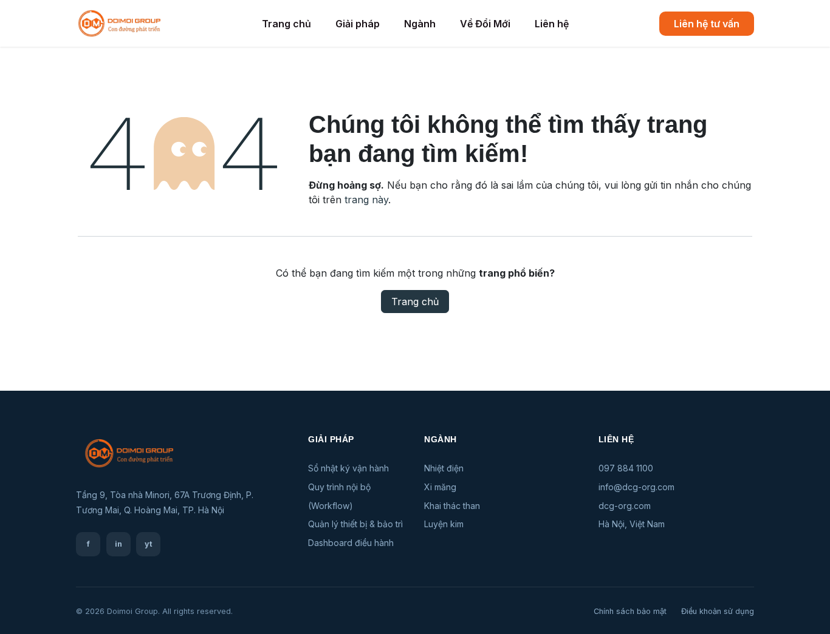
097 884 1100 (625, 468)
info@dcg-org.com (636, 487)
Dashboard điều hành (351, 543)
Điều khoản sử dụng (717, 611)
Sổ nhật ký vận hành (348, 468)
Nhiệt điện (444, 468)
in (118, 543)
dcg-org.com (624, 506)
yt (149, 543)
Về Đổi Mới (485, 24)
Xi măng (440, 487)
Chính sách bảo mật (630, 611)
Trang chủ (286, 24)
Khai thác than (452, 506)
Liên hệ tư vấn (706, 24)
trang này (366, 200)
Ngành (420, 24)
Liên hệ (552, 24)
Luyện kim (444, 524)
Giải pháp (357, 24)
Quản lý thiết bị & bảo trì (355, 524)
